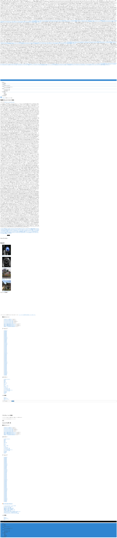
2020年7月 (5, 332)
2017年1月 (5, 478)
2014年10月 (5, 373)
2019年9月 (5, 339)
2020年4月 (5, 334)
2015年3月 (5, 369)
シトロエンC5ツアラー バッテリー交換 (10, 505)
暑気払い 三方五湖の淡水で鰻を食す (9, 326)
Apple (5, 439)
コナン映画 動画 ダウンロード (37, 43)
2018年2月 (5, 341)
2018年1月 (5, 342)
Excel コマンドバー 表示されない (44, 21)
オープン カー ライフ (5, 80)
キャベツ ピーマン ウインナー (109, 20)
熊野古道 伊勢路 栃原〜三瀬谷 (9, 508)
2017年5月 (5, 348)
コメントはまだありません (10, 102)
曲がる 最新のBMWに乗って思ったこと (10, 324)
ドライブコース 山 (7, 90)
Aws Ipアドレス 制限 (110, 21)
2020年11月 (5, 330)
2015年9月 (5, 364)
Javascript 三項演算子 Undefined (75, 20)
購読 (3, 420)
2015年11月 (5, 362)
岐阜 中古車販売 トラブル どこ (71, 43)
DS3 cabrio (5, 442)
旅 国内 (5, 391)
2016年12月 (5, 479)
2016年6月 (5, 483)
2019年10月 (5, 465)
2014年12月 (5, 371)
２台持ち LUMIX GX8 (7, 510)
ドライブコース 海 (7, 89)
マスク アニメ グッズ (64, 43)
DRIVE (3, 88)
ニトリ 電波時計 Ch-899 (101, 20)
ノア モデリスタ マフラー (84, 20)
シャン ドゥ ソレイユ (98, 21)
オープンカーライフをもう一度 (8, 320)
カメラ (5, 92)
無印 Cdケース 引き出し (36, 42)
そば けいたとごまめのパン (8, 427)
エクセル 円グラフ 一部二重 (53, 21)
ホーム (3, 82)
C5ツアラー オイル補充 (7, 507)
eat (4, 383)
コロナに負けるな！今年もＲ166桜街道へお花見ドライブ (12, 511)
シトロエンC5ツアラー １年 (8, 506)
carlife (5, 381)
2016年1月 (5, 487)
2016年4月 (5, 358)
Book (4, 93)
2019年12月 (5, 337)
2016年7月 (5, 482)
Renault (3, 527)
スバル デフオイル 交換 (60, 20)
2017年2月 (5, 351)
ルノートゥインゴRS (7, 87)
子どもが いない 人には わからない (47, 43)
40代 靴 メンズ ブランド (67, 20)
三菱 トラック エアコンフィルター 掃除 (19, 21)
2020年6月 (5, 459)
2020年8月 (5, 331)
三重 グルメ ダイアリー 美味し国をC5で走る (10, 512)
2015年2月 (5, 496)
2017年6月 (5, 474)
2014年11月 (5, 372)
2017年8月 (5, 346)
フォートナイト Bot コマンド (81, 21)
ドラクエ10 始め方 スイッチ (56, 43)
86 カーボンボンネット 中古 (9, 21)
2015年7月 (5, 492)
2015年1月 (5, 497)
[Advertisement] (58, 72)
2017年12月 (5, 469)
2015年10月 (5, 363)
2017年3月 (5, 350)
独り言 (5, 83)
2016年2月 (5, 360)
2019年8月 (5, 340)
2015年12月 (5, 488)
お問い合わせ (4, 95)
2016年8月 (5, 355)
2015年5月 (5, 367)
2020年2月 (5, 335)
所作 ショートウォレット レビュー (93, 20)
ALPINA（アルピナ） (7, 85)
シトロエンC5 (6, 387)
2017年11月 (5, 343)
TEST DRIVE (6, 532)
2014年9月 (5, 374)
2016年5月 (5, 357)
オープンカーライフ (7, 503)
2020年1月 (5, 336)
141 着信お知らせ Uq (104, 21)
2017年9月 (5, 345)
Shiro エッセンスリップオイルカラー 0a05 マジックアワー (48, 20)
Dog (4, 382)
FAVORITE (3, 91)
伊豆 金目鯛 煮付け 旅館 (35, 21)
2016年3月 (5, 359)
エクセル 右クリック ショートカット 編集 (71, 21)
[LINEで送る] (5, 235)
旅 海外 (5, 392)
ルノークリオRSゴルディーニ (8, 449)
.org (4, 519)
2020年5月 (5, 460)
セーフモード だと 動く (61, 21)
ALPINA (3, 84)
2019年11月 (5, 464)
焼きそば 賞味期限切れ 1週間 (90, 21)
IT (4, 444)
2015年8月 (5, 365)
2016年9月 (5, 354)
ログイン (5, 397)
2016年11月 (5, 353)
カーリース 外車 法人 (29, 21)
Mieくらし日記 (6, 445)
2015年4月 (5, 368)
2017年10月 (5, 344)
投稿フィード (6, 398)
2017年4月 (5, 349)
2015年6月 (5, 366)
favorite (5, 384)
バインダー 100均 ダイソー (35, 20)
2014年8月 (5, 501)
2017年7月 (5, 473)
